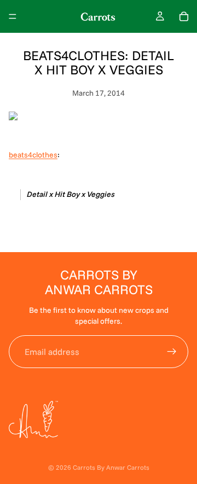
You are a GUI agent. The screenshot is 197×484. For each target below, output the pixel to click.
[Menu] (12, 16)
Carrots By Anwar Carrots (111, 467)
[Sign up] (171, 351)
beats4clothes (33, 155)
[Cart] (184, 16)
